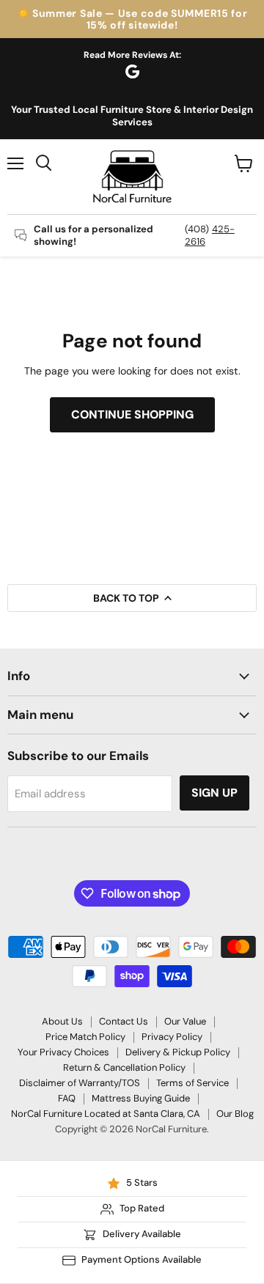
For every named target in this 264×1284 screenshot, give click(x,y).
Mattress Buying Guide (141, 1098)
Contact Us (123, 1021)
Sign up (214, 792)
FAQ (67, 1098)
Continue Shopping (132, 414)
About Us (62, 1021)
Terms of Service (192, 1083)
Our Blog (235, 1113)
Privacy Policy (172, 1036)
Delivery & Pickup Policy (177, 1052)
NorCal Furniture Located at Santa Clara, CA (105, 1113)
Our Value (185, 1021)
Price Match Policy (85, 1036)
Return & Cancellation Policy (124, 1067)
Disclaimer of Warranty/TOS (79, 1083)
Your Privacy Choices (63, 1052)
